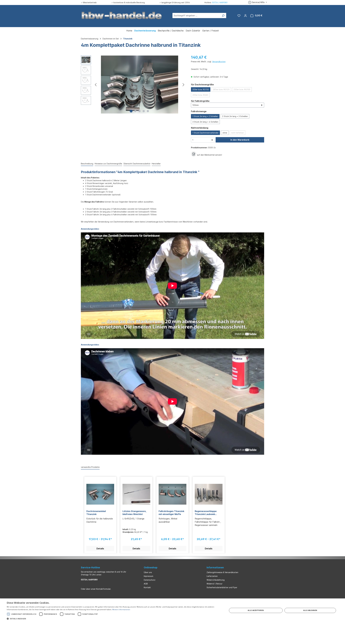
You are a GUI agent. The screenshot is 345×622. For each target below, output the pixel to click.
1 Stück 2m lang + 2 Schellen (205, 116)
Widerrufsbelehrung (216, 580)
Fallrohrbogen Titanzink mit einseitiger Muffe (171, 513)
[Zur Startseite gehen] (121, 15)
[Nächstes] (183, 84)
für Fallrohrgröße (200, 100)
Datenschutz (149, 580)
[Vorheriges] (96, 84)
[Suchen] (223, 15)
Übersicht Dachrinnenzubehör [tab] (136, 163)
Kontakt (147, 587)
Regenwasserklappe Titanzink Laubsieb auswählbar (206, 513)
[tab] (87, 163)
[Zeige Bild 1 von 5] (131, 111)
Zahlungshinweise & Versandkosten (222, 572)
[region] (133, 85)
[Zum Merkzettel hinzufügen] (193, 154)
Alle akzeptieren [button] (256, 610)
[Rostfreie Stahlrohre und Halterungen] (139, 85)
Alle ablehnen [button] (310, 610)
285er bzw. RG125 (221, 89)
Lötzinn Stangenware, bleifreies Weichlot (134, 513)
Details (100, 548)
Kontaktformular (103, 589)
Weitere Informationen (121, 609)
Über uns (148, 572)
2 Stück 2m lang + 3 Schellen (235, 116)
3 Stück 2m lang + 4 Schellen (205, 122)
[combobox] (196, 15)
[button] (114, 618)
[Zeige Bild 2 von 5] (135, 111)
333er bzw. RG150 (200, 89)
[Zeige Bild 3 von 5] (139, 111)
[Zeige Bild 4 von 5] (144, 111)
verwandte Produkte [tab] (90, 467)
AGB (146, 584)
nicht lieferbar (237, 133)
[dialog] (172, 610)
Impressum (148, 576)
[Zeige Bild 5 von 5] (148, 111)
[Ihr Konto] (245, 15)
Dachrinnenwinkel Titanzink (96, 513)
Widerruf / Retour (214, 584)
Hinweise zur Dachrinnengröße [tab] (108, 163)
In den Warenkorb (239, 139)
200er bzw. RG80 (200, 95)
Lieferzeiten (212, 576)
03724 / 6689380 (219, 2)
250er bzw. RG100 (242, 89)
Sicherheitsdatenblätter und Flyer (222, 587)
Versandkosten (219, 61)
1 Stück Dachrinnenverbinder (205, 133)
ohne (224, 133)
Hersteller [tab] (156, 163)
